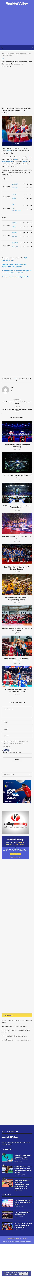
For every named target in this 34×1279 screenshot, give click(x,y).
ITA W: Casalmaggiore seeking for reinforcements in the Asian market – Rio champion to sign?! (22, 1184)
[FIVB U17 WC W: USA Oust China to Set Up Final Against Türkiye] (7, 1226)
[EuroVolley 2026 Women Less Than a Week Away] (17, 431)
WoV (9, 66)
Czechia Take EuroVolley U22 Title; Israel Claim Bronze (17, 629)
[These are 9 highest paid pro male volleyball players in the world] (7, 1158)
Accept (24, 1274)
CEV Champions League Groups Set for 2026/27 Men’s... (17, 507)
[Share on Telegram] (30, 379)
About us (18, 1238)
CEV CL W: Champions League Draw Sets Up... (17, 476)
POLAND (15, 237)
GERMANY (15, 184)
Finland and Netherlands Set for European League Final (17, 690)
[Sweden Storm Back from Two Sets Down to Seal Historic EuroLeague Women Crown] (17, 523)
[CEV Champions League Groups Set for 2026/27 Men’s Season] (17, 493)
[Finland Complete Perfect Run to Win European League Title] (17, 554)
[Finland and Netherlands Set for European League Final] (17, 676)
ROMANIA (15, 247)
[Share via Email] (16, 380)
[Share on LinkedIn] (24, 379)
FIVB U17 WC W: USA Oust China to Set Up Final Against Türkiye (23, 1225)
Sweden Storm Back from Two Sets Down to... (17, 537)
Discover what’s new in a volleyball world (15, 277)
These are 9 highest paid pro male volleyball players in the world (23, 1157)
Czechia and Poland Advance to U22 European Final (17, 660)
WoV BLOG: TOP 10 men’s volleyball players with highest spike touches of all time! (23, 1169)
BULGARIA (15, 188)
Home (3, 54)
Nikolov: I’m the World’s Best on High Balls (14, 1036)
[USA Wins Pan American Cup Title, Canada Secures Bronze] (7, 1203)
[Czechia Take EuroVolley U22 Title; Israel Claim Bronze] (17, 615)
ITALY (14, 204)
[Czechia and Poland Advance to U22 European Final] (17, 646)
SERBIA (14, 227)
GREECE (14, 223)
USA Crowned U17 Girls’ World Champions (14, 1026)
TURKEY (14, 194)
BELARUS (14, 233)
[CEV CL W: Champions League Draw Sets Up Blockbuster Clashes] (17, 462)
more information (13, 1274)
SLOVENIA (15, 243)
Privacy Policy (11, 1238)
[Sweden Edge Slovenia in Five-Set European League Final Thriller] (17, 584)
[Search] (32, 47)
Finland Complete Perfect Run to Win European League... (17, 568)
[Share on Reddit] (26, 379)
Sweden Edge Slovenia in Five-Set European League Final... (17, 599)
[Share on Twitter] (21, 379)
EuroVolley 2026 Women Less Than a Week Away (17, 446)
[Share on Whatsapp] (28, 379)
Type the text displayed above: (12, 752)
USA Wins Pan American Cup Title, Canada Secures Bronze (23, 1202)
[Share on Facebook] (19, 379)
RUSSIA (14, 198)
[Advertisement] (17, 25)
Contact (25, 1238)
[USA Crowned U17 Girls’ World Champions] (7, 1214)
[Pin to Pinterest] (22, 379)
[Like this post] (17, 379)
